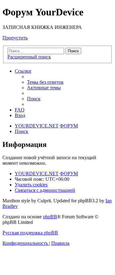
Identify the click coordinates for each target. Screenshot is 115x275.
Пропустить (15, 37)
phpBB (50, 216)
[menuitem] (45, 82)
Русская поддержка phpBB (30, 232)
